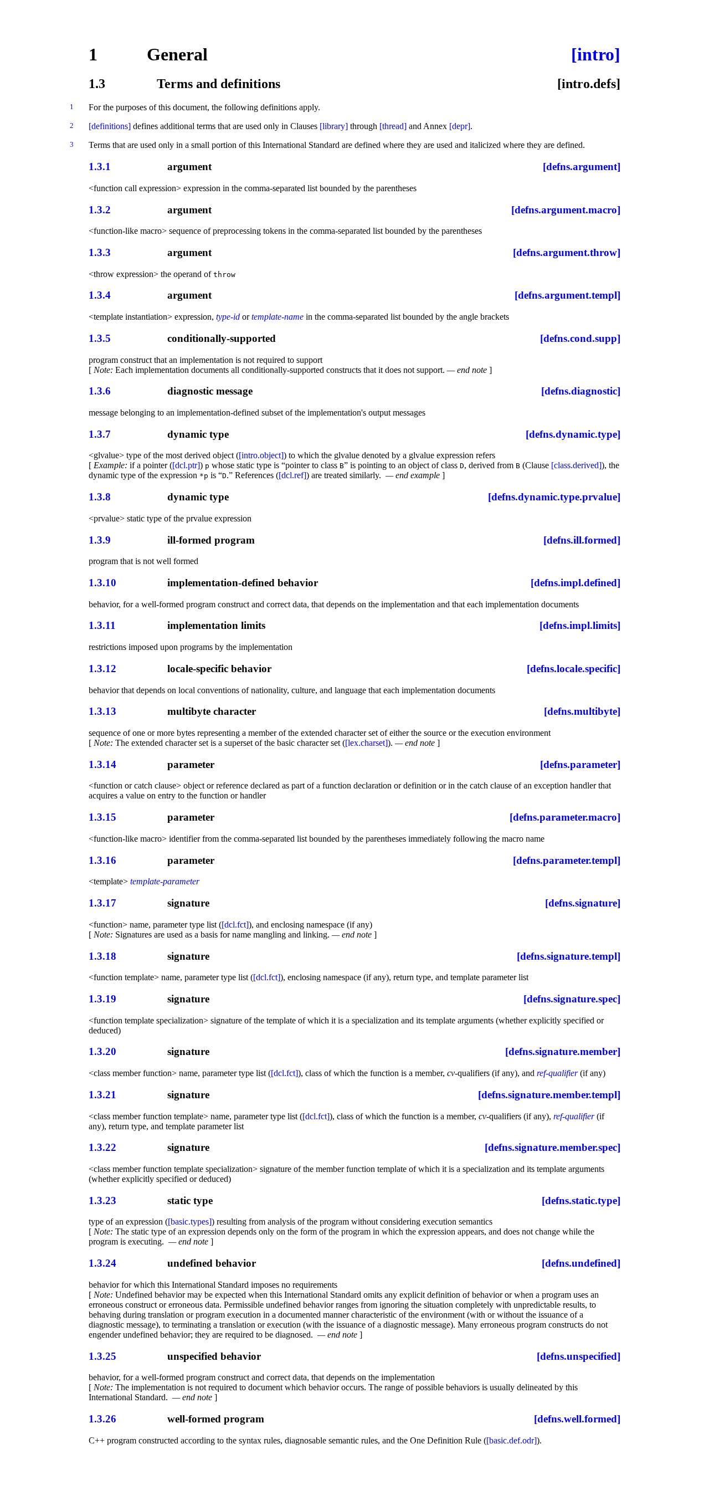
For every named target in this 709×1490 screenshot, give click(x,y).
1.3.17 (102, 903)
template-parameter (164, 881)
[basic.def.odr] (511, 1440)
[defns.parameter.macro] (565, 817)
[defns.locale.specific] (573, 668)
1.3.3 (100, 252)
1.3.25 (102, 1356)
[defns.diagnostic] (580, 391)
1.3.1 (100, 166)
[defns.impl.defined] (575, 582)
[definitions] (110, 126)
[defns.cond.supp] (580, 338)
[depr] (459, 126)
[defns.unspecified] (578, 1356)
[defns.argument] (581, 166)
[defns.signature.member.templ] (549, 1094)
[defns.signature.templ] (568, 956)
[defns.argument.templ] (567, 295)
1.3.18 (102, 956)
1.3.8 (100, 497)
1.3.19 (102, 999)
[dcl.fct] (235, 924)
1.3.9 (100, 540)
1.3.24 (102, 1263)
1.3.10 (102, 582)
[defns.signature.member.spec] (552, 1147)
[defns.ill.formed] (581, 540)
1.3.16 (102, 860)
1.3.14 (102, 764)
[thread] (393, 126)
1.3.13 (102, 711)
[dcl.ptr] (186, 465)
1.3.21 (102, 1094)
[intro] (595, 54)
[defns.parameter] (580, 764)
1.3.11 (102, 625)
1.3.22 (102, 1147)
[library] (334, 126)
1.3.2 (100, 210)
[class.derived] (576, 465)
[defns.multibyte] (582, 711)
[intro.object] (261, 455)
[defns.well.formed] (577, 1419)
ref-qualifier (557, 1073)
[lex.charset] (366, 742)
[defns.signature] (582, 903)
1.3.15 (102, 817)
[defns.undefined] (581, 1263)
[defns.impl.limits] (580, 625)
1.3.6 (100, 391)
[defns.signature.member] (562, 1051)
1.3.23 (102, 1200)
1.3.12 (102, 668)
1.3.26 (102, 1419)
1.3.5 (100, 338)
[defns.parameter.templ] (566, 860)
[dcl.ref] (292, 475)
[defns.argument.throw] (566, 252)
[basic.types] (190, 1221)
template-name (277, 316)
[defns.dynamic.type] (573, 434)
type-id (228, 316)
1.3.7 (100, 434)
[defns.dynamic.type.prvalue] (554, 497)
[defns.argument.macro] (565, 210)
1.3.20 (102, 1051)
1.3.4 (100, 295)
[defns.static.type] (581, 1200)
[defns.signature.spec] (571, 999)
